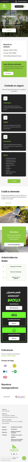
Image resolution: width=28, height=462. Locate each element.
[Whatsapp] (16, 454)
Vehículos (7, 103)
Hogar (5, 122)
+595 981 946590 (11, 355)
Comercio (7, 141)
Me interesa (8, 73)
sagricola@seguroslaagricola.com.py (10, 417)
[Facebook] (14, 454)
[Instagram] (11, 454)
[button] (25, 6)
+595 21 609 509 (6, 411)
